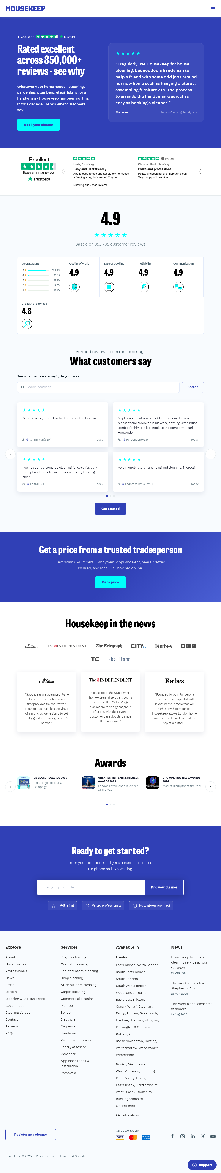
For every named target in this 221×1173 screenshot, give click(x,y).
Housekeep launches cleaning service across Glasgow (189, 962)
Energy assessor (73, 1047)
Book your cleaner (38, 124)
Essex (140, 1078)
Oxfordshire (125, 1105)
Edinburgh (148, 1071)
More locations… (129, 1115)
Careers (11, 991)
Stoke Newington (129, 1041)
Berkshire (144, 1092)
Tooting (150, 1041)
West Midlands (127, 1071)
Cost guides (14, 1005)
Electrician (69, 1019)
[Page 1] (107, 496)
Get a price (110, 582)
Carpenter (69, 1026)
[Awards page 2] (110, 804)
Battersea (123, 999)
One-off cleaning (74, 964)
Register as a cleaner (30, 1134)
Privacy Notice (45, 1156)
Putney (121, 1034)
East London (125, 965)
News (9, 978)
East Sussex (125, 1085)
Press (9, 985)
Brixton (138, 999)
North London (148, 965)
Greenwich (148, 1013)
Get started (110, 508)
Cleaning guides (17, 1012)
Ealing (120, 1013)
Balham (143, 992)
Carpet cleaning (73, 991)
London (122, 957)
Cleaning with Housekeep (25, 998)
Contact (11, 1019)
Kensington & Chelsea (133, 1027)
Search (193, 387)
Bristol (121, 1064)
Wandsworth (149, 1048)
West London (126, 992)
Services (69, 947)
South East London (130, 972)
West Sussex (125, 1092)
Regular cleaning (73, 957)
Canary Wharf (126, 1006)
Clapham (145, 1006)
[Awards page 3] (114, 804)
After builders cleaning (78, 985)
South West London (131, 985)
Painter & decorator (76, 1040)
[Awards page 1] (107, 804)
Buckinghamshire (129, 1099)
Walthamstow (126, 1048)
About (10, 957)
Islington (151, 1020)
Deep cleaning (72, 978)
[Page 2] (110, 496)
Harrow (137, 1020)
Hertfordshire (147, 1085)
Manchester (137, 1064)
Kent (119, 1078)
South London (127, 978)
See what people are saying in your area (48, 376)
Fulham (132, 1013)
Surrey (129, 1078)
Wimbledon (125, 1055)
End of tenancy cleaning (79, 971)
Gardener (68, 1054)
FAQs (9, 1033)
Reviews (12, 1026)
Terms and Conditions (75, 1156)
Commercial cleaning (77, 998)
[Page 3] (114, 496)
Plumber (67, 1005)
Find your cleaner (164, 887)
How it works (15, 964)
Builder (66, 1012)
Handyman (69, 1033)
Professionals (16, 971)
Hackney (122, 1020)
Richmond (136, 1034)
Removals (68, 1073)
